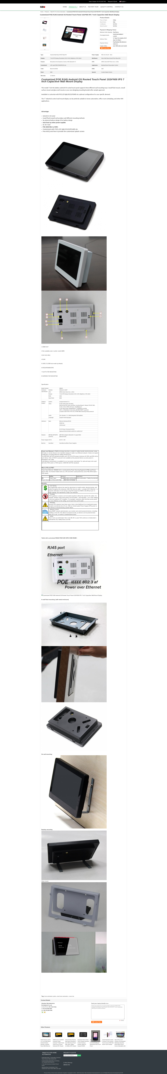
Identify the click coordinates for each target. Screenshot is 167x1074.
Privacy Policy (47, 1072)
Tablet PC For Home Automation (57, 11)
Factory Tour (93, 7)
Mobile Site (67, 1064)
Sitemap (70, 1062)
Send (79, 1055)
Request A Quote (112, 1)
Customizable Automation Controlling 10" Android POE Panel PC (50, 1061)
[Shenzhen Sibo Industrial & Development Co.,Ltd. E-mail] (45, 1012)
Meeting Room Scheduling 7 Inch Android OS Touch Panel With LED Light (51, 1068)
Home (65, 7)
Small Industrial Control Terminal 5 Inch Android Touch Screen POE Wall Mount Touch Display (108, 1042)
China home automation (57, 1072)
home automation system (50, 996)
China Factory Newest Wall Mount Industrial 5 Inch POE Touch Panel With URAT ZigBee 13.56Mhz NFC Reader (70, 1043)
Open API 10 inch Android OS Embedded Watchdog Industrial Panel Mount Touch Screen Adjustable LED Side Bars (120, 1043)
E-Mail (65, 1062)
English (123, 1)
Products (72, 7)
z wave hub (71, 996)
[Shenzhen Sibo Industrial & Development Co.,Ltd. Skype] (42, 1012)
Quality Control (106, 7)
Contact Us (119, 7)
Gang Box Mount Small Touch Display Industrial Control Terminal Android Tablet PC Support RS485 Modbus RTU (83, 1043)
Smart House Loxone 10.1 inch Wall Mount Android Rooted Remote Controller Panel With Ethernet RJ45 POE (46, 1043)
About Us (82, 7)
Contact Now (106, 48)
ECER (121, 1072)
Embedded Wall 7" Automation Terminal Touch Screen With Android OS (51, 1058)
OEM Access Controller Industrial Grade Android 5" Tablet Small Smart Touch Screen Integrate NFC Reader (58, 1043)
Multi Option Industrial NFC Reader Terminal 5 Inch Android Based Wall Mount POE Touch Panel (95, 1043)
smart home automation (62, 996)
